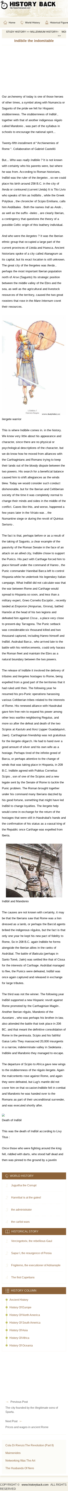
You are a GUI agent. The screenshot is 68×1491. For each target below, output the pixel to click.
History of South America (24, 1322)
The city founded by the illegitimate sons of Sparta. (31, 1409)
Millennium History (43, 31)
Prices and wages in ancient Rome (26, 1427)
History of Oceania (21, 1345)
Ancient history (18, 1299)
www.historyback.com (35, 1484)
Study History (16, 31)
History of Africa (19, 1337)
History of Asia (18, 1330)
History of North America (24, 1315)
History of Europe (20, 1307)
